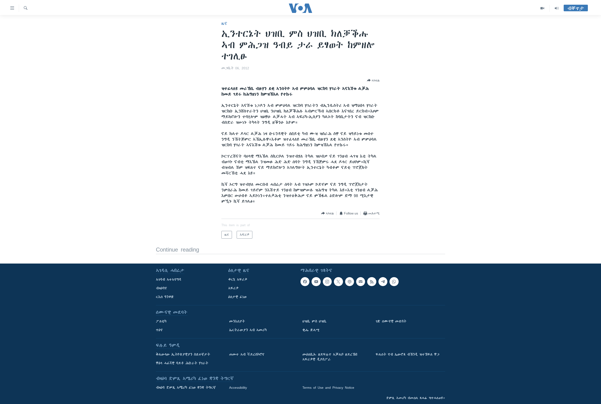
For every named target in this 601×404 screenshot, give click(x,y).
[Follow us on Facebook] (304, 281)
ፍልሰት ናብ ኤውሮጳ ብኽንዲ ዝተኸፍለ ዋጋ (407, 354)
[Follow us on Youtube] (316, 281)
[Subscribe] (360, 281)
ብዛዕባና (161, 288)
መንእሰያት (237, 321)
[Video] (542, 8)
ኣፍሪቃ (233, 288)
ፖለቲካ (161, 321)
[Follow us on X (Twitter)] (338, 281)
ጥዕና (159, 330)
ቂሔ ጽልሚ (311, 330)
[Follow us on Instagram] (327, 281)
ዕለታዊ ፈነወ (237, 297)
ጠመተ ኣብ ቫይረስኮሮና (246, 354)
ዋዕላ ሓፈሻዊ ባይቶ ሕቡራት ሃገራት (182, 363)
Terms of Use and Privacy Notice (328, 387)
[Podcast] (349, 281)
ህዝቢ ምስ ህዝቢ (314, 321)
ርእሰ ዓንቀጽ (165, 297)
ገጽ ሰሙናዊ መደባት (391, 321)
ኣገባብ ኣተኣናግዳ (168, 279)
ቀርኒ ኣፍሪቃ (237, 279)
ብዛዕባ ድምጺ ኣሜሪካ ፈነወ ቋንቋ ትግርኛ (186, 387)
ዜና (224, 23)
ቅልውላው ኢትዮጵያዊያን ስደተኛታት (183, 354)
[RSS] (371, 281)
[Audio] (557, 8)
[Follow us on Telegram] (382, 281)
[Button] (373, 80)
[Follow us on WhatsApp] (393, 281)
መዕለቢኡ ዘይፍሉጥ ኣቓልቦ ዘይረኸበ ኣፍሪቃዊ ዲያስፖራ (329, 356)
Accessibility (238, 387)
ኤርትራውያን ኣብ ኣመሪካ (248, 330)
